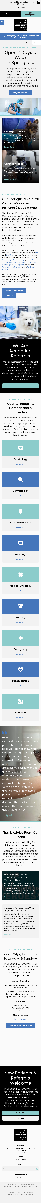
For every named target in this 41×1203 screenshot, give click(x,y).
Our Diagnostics (13, 163)
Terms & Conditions (27, 1185)
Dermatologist (19, 260)
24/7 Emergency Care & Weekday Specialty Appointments (20, 36)
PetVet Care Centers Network (24, 1194)
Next (39, 42)
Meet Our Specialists (14, 290)
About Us (9, 295)
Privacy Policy (11, 1185)
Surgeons (20, 264)
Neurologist (24, 262)
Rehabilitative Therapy (11, 267)
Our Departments (14, 131)
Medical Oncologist (10, 262)
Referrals (10, 14)
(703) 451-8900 (21, 7)
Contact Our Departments (20, 1025)
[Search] (37, 1169)
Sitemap (24, 1186)
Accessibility (8, 1186)
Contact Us (20, 1113)
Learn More (9, 147)
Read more (7, 897)
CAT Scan (10, 255)
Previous (34, 42)
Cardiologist (7, 260)
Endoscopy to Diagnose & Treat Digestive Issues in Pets (19, 909)
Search (16, 1186)
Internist (29, 260)
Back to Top (33, 1186)
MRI (36, 252)
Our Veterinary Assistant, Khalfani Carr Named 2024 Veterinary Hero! (17, 877)
